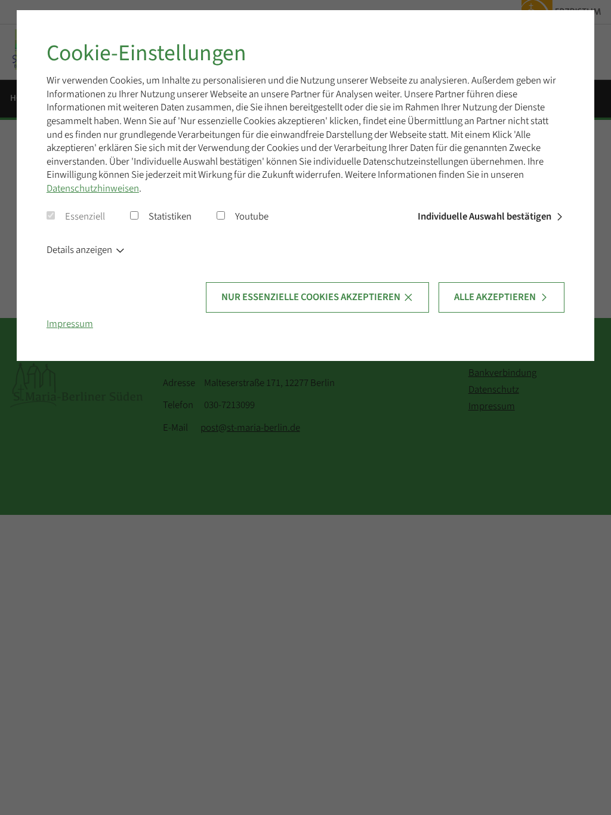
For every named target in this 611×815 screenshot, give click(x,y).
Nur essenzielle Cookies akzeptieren (310, 297)
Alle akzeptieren (495, 297)
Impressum (70, 324)
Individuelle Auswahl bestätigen (484, 216)
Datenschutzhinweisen (93, 188)
